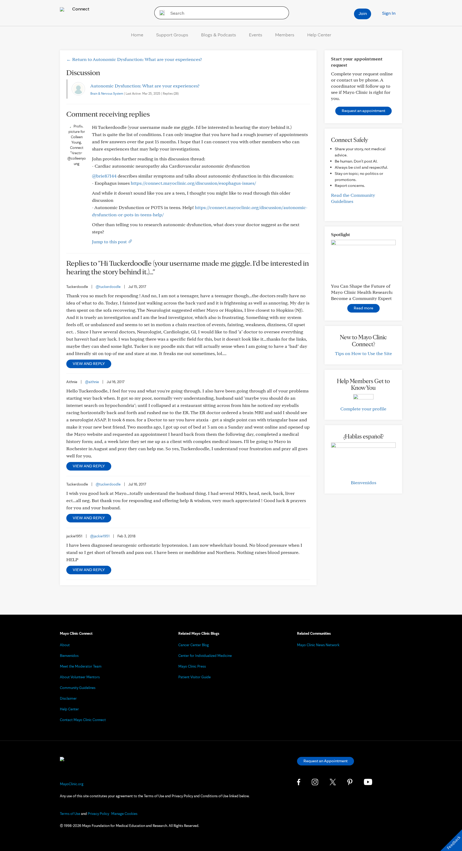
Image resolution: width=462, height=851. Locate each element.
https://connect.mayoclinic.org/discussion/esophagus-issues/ (193, 183)
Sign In (388, 13)
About (65, 645)
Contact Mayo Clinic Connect (83, 720)
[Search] (160, 12)
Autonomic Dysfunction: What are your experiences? (144, 85)
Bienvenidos (363, 482)
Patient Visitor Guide (194, 677)
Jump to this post (110, 241)
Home (137, 34)
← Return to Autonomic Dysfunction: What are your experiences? (134, 59)
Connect (80, 8)
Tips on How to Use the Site (363, 353)
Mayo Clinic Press (192, 666)
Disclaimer (68, 698)
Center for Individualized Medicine (205, 655)
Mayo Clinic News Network (318, 645)
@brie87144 (104, 176)
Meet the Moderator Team (81, 666)
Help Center (319, 34)
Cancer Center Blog (193, 645)
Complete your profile (363, 408)
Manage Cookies (124, 813)
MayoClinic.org (71, 784)
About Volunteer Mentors (80, 677)
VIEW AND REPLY (89, 363)
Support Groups (172, 34)
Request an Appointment (325, 760)
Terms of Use (70, 813)
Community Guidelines (77, 688)
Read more (363, 307)
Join (363, 13)
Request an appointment (363, 110)
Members (284, 34)
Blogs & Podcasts (218, 34)
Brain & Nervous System (106, 93)
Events (255, 34)
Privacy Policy (98, 813)
